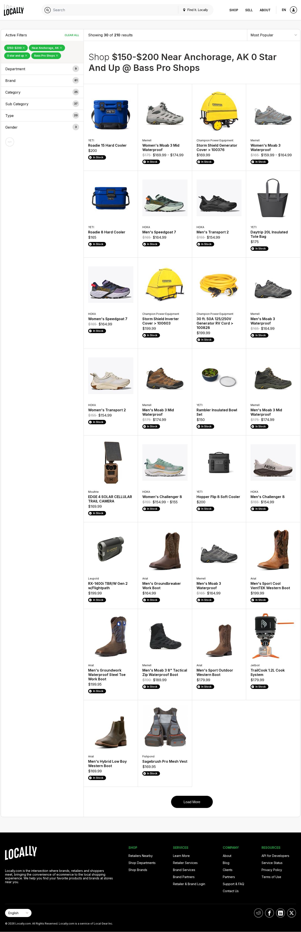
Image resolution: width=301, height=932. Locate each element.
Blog (226, 863)
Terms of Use (271, 877)
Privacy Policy (272, 870)
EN (284, 10)
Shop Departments (142, 863)
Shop (233, 10)
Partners (229, 877)
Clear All (72, 35)
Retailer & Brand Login (189, 884)
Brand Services (184, 870)
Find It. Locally (197, 10)
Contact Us (231, 891)
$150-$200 (14, 48)
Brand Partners (184, 877)
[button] (42, 69)
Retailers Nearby (140, 856)
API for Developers (275, 856)
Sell (249, 10)
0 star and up (16, 55)
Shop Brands (137, 870)
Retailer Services (185, 863)
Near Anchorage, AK (45, 48)
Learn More (181, 856)
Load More (192, 802)
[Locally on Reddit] (258, 912)
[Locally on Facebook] (269, 912)
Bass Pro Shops (45, 55)
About (265, 10)
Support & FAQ (233, 884)
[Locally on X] (291, 912)
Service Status (272, 863)
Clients (227, 870)
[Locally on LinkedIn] (280, 912)
